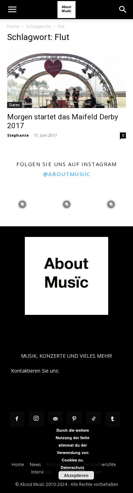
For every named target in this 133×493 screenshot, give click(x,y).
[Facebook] (17, 419)
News (35, 464)
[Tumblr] (113, 419)
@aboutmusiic (66, 173)
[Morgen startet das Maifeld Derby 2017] (66, 79)
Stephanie (18, 135)
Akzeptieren (76, 475)
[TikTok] (94, 419)
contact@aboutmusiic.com (91, 370)
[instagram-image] (22, 204)
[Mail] (55, 419)
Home (13, 26)
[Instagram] (36, 419)
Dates (14, 104)
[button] (12, 9)
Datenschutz (72, 467)
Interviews (41, 472)
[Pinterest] (74, 419)
